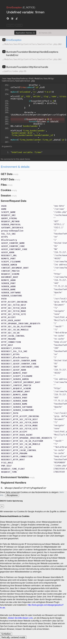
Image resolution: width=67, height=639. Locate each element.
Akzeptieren (12, 495)
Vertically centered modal (13, 637)
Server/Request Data (13, 201)
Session (6, 195)
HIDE (18, 25)
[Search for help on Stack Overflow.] (16, 18)
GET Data (7, 174)
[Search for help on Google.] (8, 18)
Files (4, 185)
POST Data (7, 179)
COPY (10, 25)
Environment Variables (15, 477)
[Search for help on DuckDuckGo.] (12, 18)
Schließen (6, 634)
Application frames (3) (25, 32)
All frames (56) (45, 32)
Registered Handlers (13, 482)
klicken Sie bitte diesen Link (20, 617)
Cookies (6, 190)
